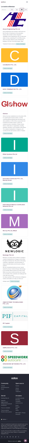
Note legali (18, 412)
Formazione (4, 405)
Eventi (17, 405)
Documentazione (5, 387)
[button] (27, 2)
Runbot (17, 389)
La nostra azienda (20, 398)
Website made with (12, 441)
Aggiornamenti (4, 402)
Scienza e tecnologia (20, 43)
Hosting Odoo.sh (5, 398)
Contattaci (18, 401)
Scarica (17, 385)
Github (17, 388)
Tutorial (3, 385)
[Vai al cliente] (14, 20)
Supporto (3, 400)
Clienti (17, 410)
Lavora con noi (19, 403)
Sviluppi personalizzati (6, 403)
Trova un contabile (5, 407)
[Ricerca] (12, 9)
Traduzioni (18, 391)
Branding (18, 399)
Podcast (17, 407)
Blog (17, 408)
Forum (2, 389)
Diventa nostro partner (6, 411)
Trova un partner (5, 410)
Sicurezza (18, 414)
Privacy (23, 412)
